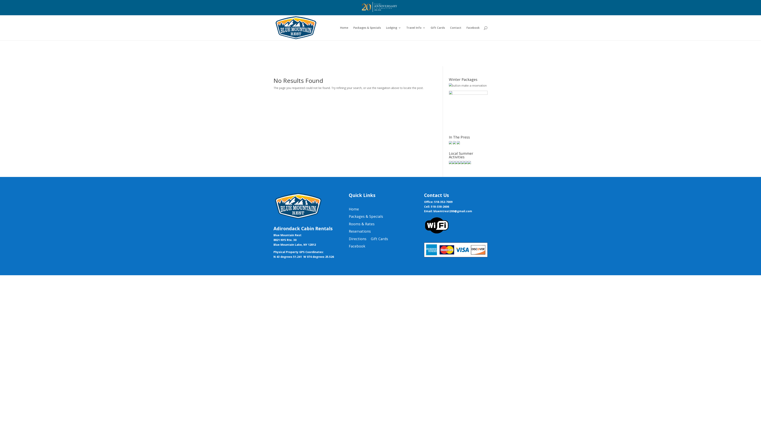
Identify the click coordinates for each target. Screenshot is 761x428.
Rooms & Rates (362, 224)
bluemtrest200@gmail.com (452, 211)
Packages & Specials (367, 28)
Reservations (360, 231)
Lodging (391, 28)
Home (344, 28)
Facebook (473, 28)
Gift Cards (438, 28)
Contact (455, 28)
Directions (357, 239)
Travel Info (414, 28)
